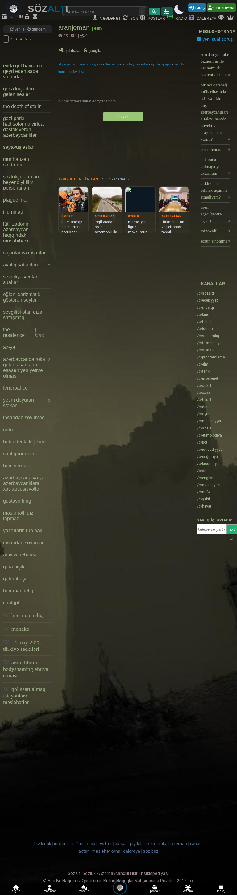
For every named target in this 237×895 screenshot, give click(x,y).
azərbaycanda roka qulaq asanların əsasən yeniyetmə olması (26, 367)
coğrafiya (207, 456)
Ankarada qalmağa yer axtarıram (215, 166)
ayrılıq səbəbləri (26, 264)
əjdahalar (73, 50)
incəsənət (207, 378)
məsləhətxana (217, 31)
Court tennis (215, 149)
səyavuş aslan (19, 147)
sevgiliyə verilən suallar (21, 279)
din (202, 407)
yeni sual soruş (217, 39)
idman (205, 329)
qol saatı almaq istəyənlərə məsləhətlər (24, 695)
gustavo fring (17, 501)
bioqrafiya (208, 464)
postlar (156, 18)
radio (180, 18)
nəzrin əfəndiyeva (89, 64)
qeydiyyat (225, 7)
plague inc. (15, 200)
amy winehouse (20, 554)
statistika (158, 843)
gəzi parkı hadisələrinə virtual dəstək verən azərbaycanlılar (24, 127)
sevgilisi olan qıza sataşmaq (22, 314)
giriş (200, 7)
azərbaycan (209, 485)
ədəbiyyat (207, 300)
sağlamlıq (208, 336)
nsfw (203, 492)
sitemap (178, 843)
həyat (204, 506)
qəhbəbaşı (14, 578)
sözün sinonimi (215, 241)
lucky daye (77, 71)
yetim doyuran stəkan (26, 402)
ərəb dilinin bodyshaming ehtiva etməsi (25, 669)
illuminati (13, 212)
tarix (203, 371)
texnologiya (209, 343)
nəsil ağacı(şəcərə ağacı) (215, 214)
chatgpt (11, 602)
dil (201, 471)
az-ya (9, 347)
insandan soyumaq (24, 542)
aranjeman (75, 27)
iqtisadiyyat (209, 449)
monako (19, 629)
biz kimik (43, 843)
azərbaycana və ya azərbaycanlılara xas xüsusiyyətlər (23, 483)
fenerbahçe (15, 388)
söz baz (151, 851)
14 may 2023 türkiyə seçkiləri (22, 645)
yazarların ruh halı (22, 530)
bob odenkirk (24, 441)
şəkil (203, 499)
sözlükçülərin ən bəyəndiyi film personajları (21, 182)
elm (202, 364)
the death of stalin (22, 106)
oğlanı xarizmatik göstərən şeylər (21, 297)
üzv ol (123, 117)
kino (203, 314)
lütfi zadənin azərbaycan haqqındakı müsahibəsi (16, 232)
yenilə (20, 29)
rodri (8, 429)
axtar (83, 851)
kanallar (213, 283)
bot (202, 442)
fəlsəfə (205, 400)
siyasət (205, 350)
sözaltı (205, 293)
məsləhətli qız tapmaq (18, 515)
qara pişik (13, 566)
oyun (203, 414)
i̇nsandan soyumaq (24, 417)
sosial (205, 428)
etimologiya (209, 435)
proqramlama (211, 357)
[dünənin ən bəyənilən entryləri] (222, 18)
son (133, 18)
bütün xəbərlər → (115, 179)
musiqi (205, 307)
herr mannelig (18, 590)
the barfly (112, 64)
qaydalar (136, 843)
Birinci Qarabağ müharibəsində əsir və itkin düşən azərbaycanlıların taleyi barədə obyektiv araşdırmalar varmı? (215, 112)
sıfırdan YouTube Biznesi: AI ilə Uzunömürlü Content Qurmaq (215, 64)
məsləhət (110, 18)
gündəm (38, 29)
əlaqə (120, 843)
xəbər (204, 393)
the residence (23, 332)
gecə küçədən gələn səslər (18, 91)
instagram (64, 843)
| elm (97, 28)
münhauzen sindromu (16, 162)
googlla (94, 50)
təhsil (204, 322)
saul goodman (18, 453)
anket (204, 385)
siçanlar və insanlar (24, 252)
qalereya (206, 18)
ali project (65, 64)
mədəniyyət (209, 421)
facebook (86, 843)
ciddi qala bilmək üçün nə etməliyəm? (215, 190)
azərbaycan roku (135, 64)
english (205, 478)
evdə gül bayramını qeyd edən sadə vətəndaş (24, 71)
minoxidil (215, 231)
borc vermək (16, 465)
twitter (105, 843)
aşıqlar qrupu (161, 64)
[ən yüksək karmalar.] (231, 18)
